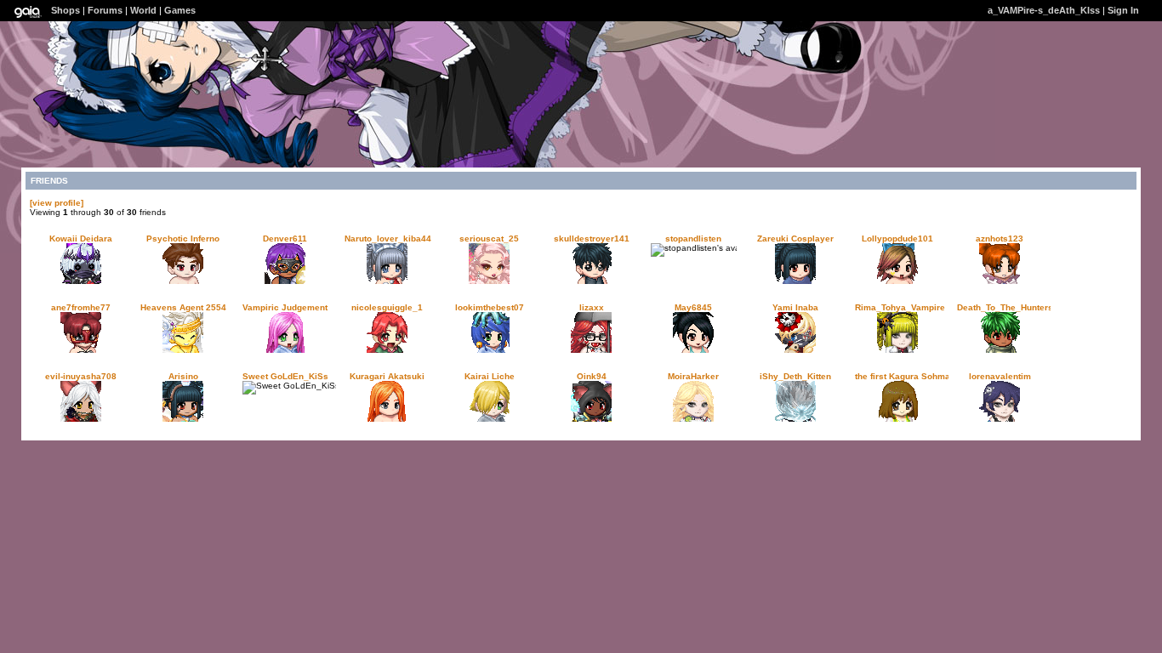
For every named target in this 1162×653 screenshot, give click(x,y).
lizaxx (591, 307)
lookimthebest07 (489, 307)
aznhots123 (999, 238)
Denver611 (285, 238)
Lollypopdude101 (897, 238)
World (143, 10)
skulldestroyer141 (591, 238)
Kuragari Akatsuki (387, 376)
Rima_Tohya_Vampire (900, 307)
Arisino (183, 376)
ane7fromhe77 (81, 307)
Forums (105, 10)
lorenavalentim (1000, 376)
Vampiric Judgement (285, 307)
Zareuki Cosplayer (795, 238)
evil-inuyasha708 (81, 376)
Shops (65, 10)
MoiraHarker (693, 376)
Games (180, 10)
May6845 (693, 307)
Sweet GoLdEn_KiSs (285, 376)
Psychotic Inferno (182, 238)
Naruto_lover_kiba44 (388, 238)
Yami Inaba (795, 307)
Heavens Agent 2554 (183, 307)
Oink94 (592, 376)
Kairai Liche (489, 376)
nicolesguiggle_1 (387, 307)
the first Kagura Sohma (902, 376)
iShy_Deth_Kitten (795, 376)
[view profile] (56, 202)
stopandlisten (693, 238)
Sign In (1123, 10)
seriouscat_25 (489, 238)
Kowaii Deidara (80, 238)
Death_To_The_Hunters (1005, 307)
